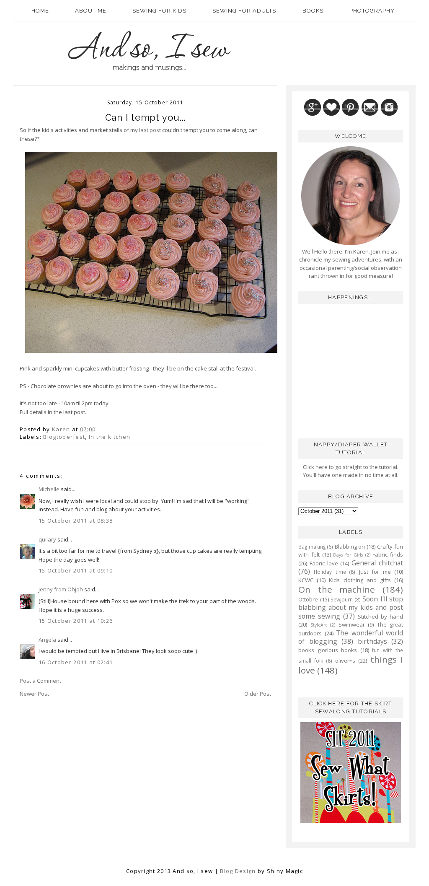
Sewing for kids (159, 11)
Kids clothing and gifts (360, 580)
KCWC (305, 580)
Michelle (49, 489)
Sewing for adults (244, 11)
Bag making (312, 546)
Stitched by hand (380, 616)
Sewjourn (342, 599)
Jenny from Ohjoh (61, 589)
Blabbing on (350, 546)
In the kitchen (109, 436)
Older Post (257, 693)
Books (312, 11)
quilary (47, 539)
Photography (372, 11)
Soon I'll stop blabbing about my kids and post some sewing (350, 607)
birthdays (372, 641)
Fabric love (324, 563)
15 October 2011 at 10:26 (76, 620)
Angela (47, 639)
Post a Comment (40, 680)
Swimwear (352, 624)
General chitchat (377, 562)
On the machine (336, 589)
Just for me (375, 571)
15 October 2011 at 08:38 (76, 520)
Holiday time (330, 571)
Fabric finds (387, 554)
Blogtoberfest (64, 436)
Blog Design (238, 871)
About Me (90, 11)
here (321, 467)
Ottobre (308, 599)
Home (40, 11)
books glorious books (327, 650)
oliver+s (345, 660)
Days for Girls (348, 555)
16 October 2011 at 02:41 (76, 662)
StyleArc (318, 625)
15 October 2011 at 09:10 (76, 570)
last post (150, 130)
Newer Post (34, 693)
